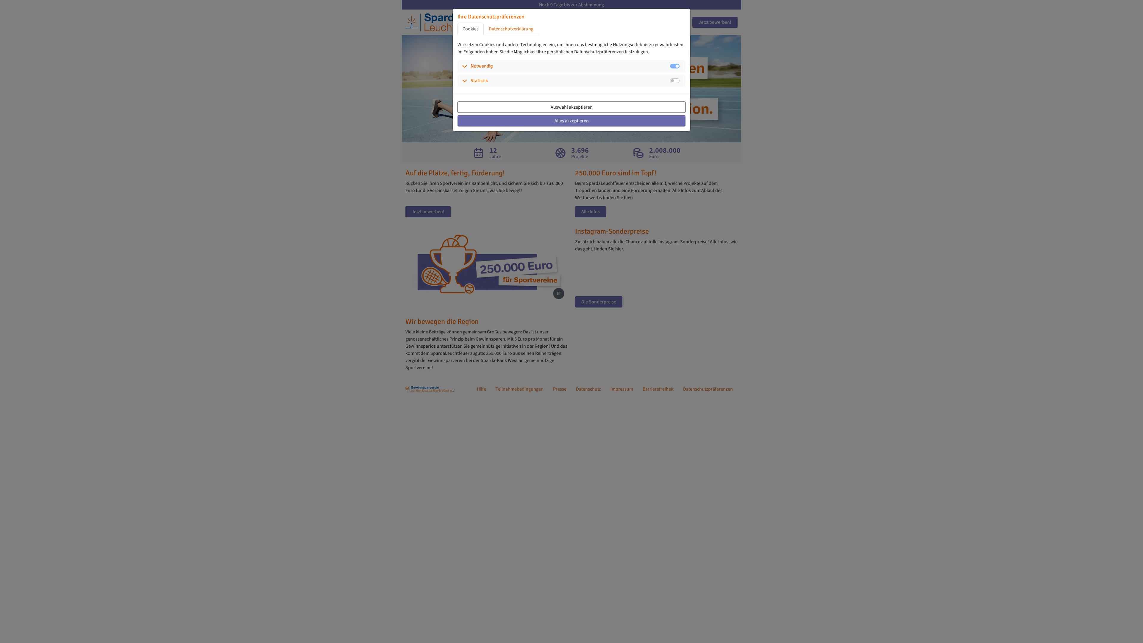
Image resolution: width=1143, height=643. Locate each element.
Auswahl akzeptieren (572, 107)
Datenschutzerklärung (511, 29)
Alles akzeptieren (572, 121)
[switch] (675, 80)
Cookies (471, 29)
